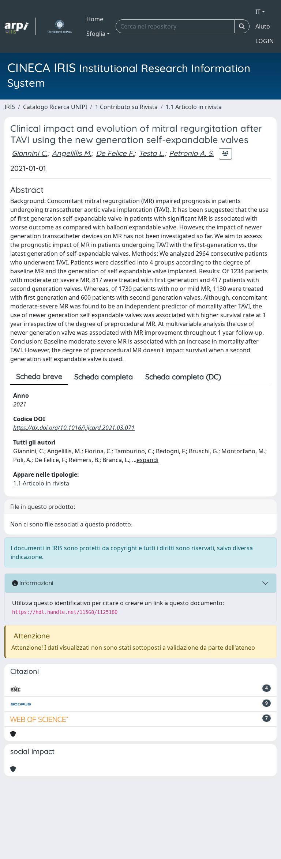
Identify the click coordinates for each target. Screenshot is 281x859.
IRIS (9, 107)
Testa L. (151, 153)
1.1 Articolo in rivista (194, 107)
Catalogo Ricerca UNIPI (55, 107)
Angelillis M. (71, 153)
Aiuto (262, 26)
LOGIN (264, 41)
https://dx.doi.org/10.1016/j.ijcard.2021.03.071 (74, 428)
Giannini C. (29, 153)
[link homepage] (20, 26)
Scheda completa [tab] (103, 376)
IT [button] (258, 12)
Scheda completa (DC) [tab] (183, 376)
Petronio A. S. (191, 153)
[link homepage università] (59, 26)
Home (94, 19)
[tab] (233, 377)
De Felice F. (115, 153)
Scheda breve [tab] (39, 376)
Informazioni (35, 582)
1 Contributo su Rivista (126, 107)
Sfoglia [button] (95, 34)
